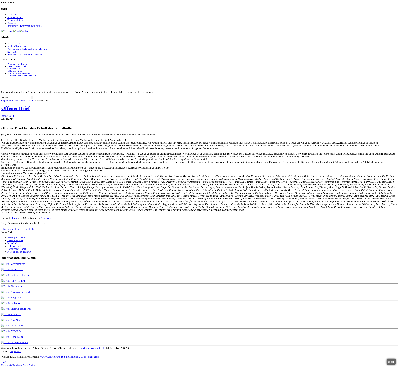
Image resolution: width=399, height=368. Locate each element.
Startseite (11, 14)
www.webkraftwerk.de (51, 356)
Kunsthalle (13, 69)
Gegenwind (15, 351)
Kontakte (12, 23)
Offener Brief (15, 71)
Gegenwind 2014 (9, 100)
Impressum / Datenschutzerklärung (24, 26)
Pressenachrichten (16, 20)
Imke (14, 218)
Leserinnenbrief (16, 66)
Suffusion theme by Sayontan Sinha (81, 356)
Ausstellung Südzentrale (21, 76)
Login (5, 362)
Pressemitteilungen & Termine (24, 55)
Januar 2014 (27, 100)
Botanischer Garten (18, 73)
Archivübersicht (15, 17)
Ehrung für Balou (17, 64)
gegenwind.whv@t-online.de (90, 348)
